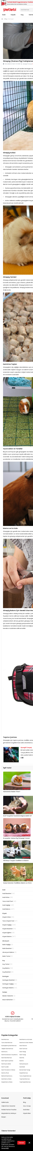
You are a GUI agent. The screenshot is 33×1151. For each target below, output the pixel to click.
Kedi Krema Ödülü (6, 1079)
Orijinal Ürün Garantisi (8, 1106)
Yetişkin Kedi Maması (7, 1048)
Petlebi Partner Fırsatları (8, 1110)
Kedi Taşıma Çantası (7, 1060)
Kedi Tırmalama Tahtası (8, 1070)
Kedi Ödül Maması (6, 1057)
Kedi (3, 15)
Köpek (13, 15)
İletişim (3, 1117)
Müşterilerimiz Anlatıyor (8, 1113)
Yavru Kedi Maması (6, 1042)
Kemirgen (5, 976)
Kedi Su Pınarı (5, 1073)
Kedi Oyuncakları (6, 1064)
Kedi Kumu (4, 1051)
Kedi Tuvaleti (5, 1067)
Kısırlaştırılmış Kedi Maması (8, 1045)
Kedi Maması (5, 1039)
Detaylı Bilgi (5, 1148)
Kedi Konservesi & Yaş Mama (9, 1054)
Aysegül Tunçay (26, 747)
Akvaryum (5, 941)
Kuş (22, 15)
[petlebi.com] (2, 19)
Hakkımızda (5, 1102)
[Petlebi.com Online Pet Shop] (9, 10)
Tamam (21, 1143)
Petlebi (4, 992)
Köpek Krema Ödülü (6, 1082)
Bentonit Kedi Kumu (6, 1076)
